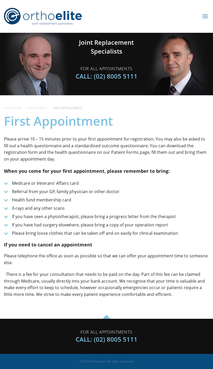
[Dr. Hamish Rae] (36, 63)
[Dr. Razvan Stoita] (177, 63)
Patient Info (37, 108)
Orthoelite (13, 108)
